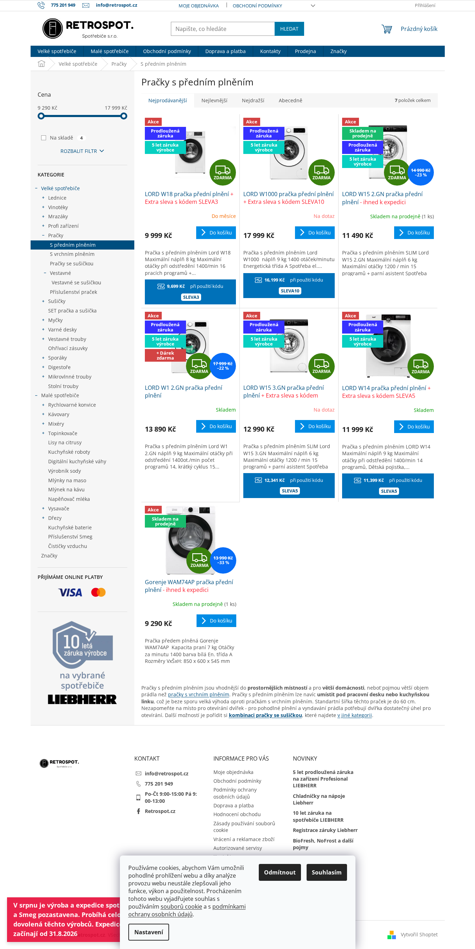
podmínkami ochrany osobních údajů (187, 910)
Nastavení (148, 932)
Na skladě (66, 137)
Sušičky (56, 301)
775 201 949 (159, 783)
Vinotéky (58, 207)
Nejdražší (253, 100)
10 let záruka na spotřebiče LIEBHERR (318, 816)
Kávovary (58, 414)
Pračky (55, 235)
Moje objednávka (199, 5)
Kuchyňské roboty (69, 451)
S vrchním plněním (72, 254)
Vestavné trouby (67, 339)
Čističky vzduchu (67, 546)
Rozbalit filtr (78, 151)
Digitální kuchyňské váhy (77, 461)
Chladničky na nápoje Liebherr (319, 799)
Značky (49, 555)
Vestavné (60, 273)
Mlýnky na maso (67, 480)
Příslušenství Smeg (70, 536)
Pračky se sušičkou (72, 263)
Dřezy (55, 518)
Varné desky (62, 329)
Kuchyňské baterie (70, 527)
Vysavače (58, 508)
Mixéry (56, 423)
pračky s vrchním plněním (198, 694)
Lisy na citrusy (65, 442)
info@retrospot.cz (166, 773)
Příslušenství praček (73, 292)
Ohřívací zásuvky (68, 348)
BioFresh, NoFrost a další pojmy (323, 844)
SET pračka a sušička (72, 310)
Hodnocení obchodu (237, 814)
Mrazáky (58, 216)
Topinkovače (62, 433)
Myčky (55, 320)
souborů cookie (181, 906)
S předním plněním (73, 244)
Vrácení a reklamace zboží (244, 839)
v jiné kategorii (355, 715)
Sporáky (57, 357)
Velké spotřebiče (60, 188)
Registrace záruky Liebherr (325, 830)
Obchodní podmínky (257, 5)
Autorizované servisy (237, 848)
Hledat (289, 28)
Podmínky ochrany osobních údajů (235, 793)
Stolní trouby (63, 386)
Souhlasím (327, 872)
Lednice (57, 197)
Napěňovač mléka (69, 499)
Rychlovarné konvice (72, 404)
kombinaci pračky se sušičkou (265, 715)
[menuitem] (57, 51)
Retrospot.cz (160, 811)
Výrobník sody (64, 470)
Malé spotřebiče (60, 395)
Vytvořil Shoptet (419, 934)
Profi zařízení (63, 225)
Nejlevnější (214, 100)
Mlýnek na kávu (66, 489)
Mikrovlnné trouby (69, 376)
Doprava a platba (233, 805)
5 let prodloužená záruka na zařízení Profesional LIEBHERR (323, 779)
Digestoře (59, 367)
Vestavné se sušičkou (76, 282)
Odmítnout (280, 872)
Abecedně (290, 100)
